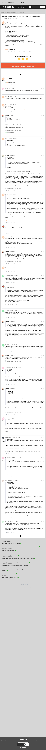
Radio (12, 2)
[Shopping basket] (42, 2)
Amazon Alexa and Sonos (24, 10)
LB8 (6, 88)
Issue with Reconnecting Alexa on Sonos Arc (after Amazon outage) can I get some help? (20, 546)
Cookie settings (22, 587)
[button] (1, 7)
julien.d (6, 104)
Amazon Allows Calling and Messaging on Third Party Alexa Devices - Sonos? (18, 558)
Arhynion (7, 367)
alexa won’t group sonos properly (9, 573)
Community (3, 10)
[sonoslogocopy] (23, 2)
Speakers (4, 575)
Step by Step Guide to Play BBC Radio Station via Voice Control (15, 565)
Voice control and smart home (12, 10)
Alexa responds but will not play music (10, 577)
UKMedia (7, 115)
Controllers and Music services (8, 551)
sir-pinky (7, 521)
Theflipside (7, 275)
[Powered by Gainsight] (23, 584)
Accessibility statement (30, 587)
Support (9, 2)
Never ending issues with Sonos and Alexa (11, 543)
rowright (7, 22)
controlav (7, 437)
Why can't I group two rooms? (8, 550)
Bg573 (6, 480)
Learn (6, 2)
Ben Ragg (7, 96)
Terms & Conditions (15, 587)
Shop (3, 2)
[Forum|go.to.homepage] (13, 7)
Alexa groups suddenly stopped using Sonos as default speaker (15, 562)
